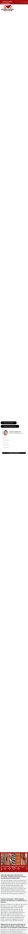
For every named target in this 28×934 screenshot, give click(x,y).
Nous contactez (10, 426)
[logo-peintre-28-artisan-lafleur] (7, 8)
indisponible (7, 1)
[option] (3, 861)
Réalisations (8, 423)
